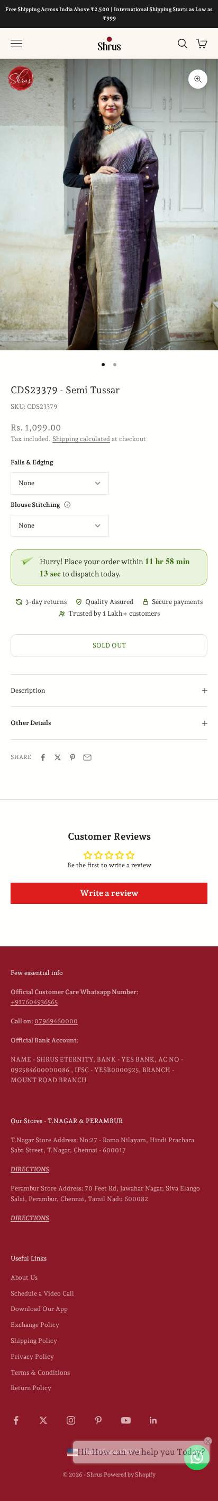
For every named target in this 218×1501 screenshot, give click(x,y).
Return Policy (31, 1388)
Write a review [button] (109, 893)
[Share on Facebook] (43, 757)
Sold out (109, 645)
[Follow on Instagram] (71, 1420)
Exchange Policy (35, 1325)
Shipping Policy (34, 1340)
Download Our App (39, 1309)
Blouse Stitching (35, 504)
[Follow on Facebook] (16, 1420)
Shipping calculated (81, 439)
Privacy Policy (32, 1356)
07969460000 (56, 1021)
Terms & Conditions (40, 1372)
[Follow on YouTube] (126, 1420)
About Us (24, 1277)
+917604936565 (34, 1002)
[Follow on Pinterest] (98, 1420)
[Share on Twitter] (57, 757)
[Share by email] (87, 757)
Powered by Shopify (130, 1474)
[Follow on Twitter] (43, 1420)
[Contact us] (197, 1457)
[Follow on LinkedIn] (153, 1420)
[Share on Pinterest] (72, 757)
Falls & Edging (32, 462)
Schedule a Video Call (42, 1293)
